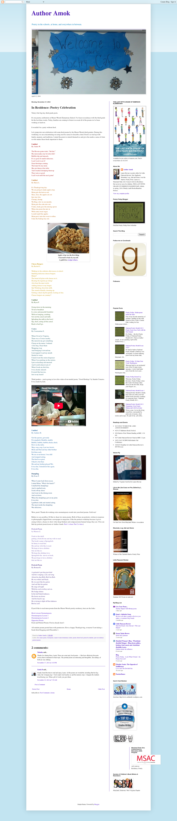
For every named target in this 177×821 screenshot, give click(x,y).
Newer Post (35, 689)
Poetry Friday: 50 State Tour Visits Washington (134, 362)
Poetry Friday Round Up (133, 377)
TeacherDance (120, 674)
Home (69, 689)
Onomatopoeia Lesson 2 (40, 618)
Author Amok (50, 13)
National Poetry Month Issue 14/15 (134, 346)
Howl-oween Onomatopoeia (41, 613)
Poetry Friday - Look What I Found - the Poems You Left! (128, 658)
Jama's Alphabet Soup (123, 614)
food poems (50, 638)
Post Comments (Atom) (47, 693)
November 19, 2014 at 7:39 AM (47, 680)
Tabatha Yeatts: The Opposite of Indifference (126, 665)
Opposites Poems (37, 620)
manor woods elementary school (63, 638)
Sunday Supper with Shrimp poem (126, 609)
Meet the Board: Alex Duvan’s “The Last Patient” (128, 627)
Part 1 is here (68, 524)
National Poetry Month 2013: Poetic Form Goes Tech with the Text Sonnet (135, 330)
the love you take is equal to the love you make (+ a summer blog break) (128, 617)
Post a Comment (40, 684)
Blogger (96, 804)
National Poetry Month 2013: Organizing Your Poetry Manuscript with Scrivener (135, 406)
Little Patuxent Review (123, 624)
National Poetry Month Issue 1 (135, 390)
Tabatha (40, 652)
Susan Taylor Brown (122, 633)
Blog (117, 655)
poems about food (78, 638)
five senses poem (41, 638)
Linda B (40, 669)
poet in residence (99, 638)
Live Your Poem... (122, 607)
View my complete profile (121, 193)
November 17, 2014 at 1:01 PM (47, 663)
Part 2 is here (78, 524)
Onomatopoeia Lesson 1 (40, 615)
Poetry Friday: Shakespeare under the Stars (134, 313)
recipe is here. (73, 260)
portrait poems (37, 640)
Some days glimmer (122, 635)
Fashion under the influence (124, 649)
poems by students (88, 638)
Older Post (101, 689)
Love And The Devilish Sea (124, 668)
